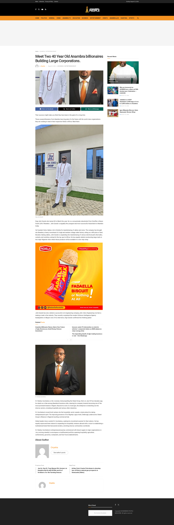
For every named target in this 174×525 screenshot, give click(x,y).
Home (37, 18)
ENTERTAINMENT (95, 18)
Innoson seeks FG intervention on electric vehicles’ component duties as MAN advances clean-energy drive (87, 329)
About (36, 1)
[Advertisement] (87, 33)
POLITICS (44, 18)
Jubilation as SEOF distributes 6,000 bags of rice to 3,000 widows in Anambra (129, 101)
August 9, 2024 (52, 66)
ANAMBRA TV (67, 18)
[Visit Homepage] (92, 9)
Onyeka (43, 66)
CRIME (59, 18)
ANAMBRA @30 (114, 18)
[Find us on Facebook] (35, 9)
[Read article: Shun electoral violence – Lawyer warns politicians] (123, 72)
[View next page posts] (71, 340)
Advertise (41, 1)
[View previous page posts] (67, 340)
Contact (56, 1)
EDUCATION (76, 18)
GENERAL (52, 18)
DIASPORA (124, 18)
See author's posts (59, 452)
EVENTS (105, 18)
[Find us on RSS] (45, 9)
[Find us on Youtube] (42, 9)
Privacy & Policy (49, 1)
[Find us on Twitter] (39, 9)
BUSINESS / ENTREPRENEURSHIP (48, 51)
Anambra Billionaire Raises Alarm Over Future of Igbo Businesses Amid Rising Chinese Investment (50, 329)
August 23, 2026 (114, 81)
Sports (131, 18)
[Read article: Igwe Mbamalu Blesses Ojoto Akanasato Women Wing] (112, 113)
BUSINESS (85, 18)
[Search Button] (138, 18)
